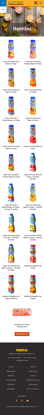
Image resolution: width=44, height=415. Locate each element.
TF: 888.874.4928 (22, 360)
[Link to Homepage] (16, 2)
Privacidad (33, 384)
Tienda (33, 375)
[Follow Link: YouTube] (27, 401)
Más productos (22, 334)
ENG (3, 9)
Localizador (11, 380)
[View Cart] (36, 3)
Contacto (11, 384)
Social (33, 389)
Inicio (11, 367)
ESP (3, 3)
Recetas (11, 375)
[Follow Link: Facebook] (16, 401)
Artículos (33, 371)
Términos (33, 380)
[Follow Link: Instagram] (22, 401)
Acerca (33, 367)
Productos (11, 371)
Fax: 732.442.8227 (30, 357)
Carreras (11, 389)
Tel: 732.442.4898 (14, 357)
